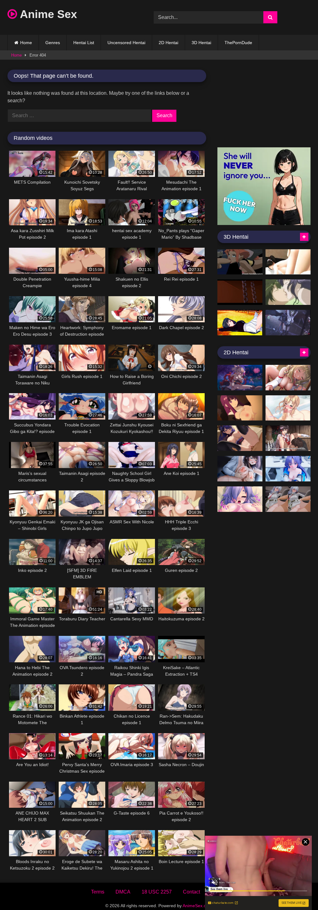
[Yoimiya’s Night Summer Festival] (239, 377)
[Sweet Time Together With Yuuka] (288, 468)
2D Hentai (168, 42)
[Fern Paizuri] (239, 408)
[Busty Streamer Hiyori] (239, 499)
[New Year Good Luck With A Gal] (288, 377)
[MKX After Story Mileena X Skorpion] (239, 292)
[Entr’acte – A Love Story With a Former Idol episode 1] (239, 468)
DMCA (123, 891)
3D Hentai (201, 42)
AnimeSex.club (197, 905)
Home (26, 42)
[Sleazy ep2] (288, 292)
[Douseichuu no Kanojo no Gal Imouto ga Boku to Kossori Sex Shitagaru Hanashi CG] (288, 408)
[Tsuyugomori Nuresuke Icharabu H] (288, 438)
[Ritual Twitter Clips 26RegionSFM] (288, 322)
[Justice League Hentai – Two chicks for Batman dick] (239, 262)
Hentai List (83, 42)
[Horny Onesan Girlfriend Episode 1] (239, 322)
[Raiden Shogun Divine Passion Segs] (239, 438)
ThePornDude (238, 42)
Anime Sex (47, 14)
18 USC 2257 (157, 891)
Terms (97, 891)
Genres (52, 42)
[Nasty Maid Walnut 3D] (288, 262)
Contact (191, 891)
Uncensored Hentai (126, 42)
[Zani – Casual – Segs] (288, 499)
